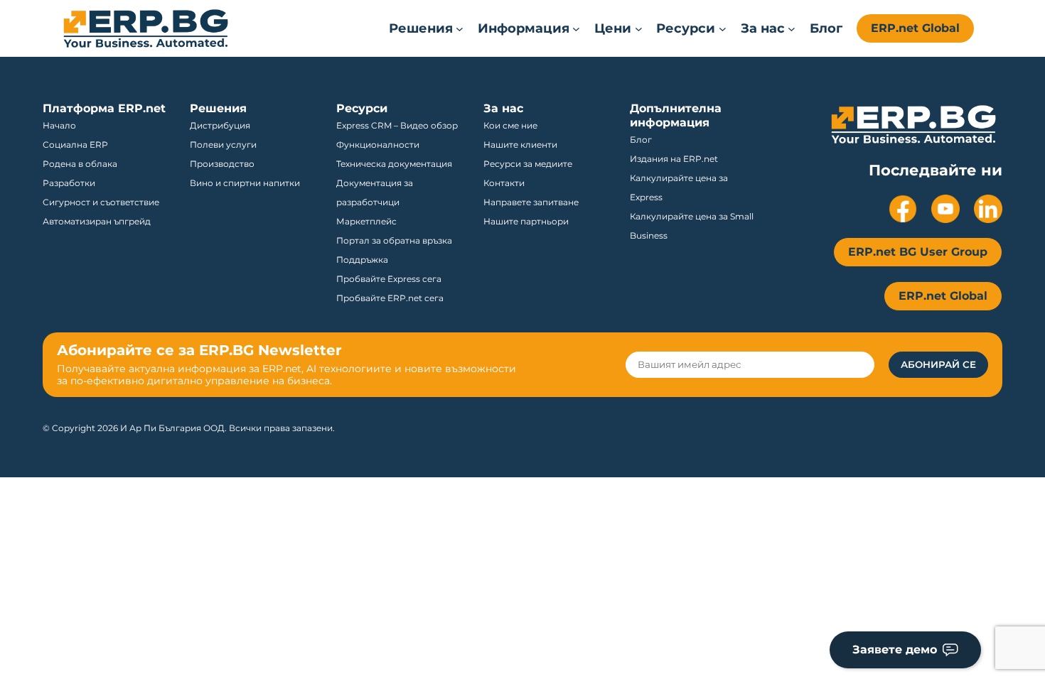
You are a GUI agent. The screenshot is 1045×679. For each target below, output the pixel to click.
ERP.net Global (915, 28)
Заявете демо (894, 649)
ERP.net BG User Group (917, 252)
